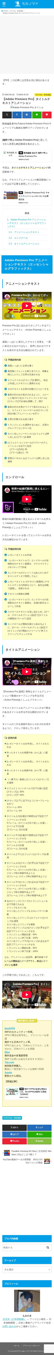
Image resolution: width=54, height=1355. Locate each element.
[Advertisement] (27, 44)
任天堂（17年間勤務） (14, 1319)
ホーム (16, 1345)
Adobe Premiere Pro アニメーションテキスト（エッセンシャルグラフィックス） (26, 223)
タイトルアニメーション (24, 243)
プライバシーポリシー (31, 1345)
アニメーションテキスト (24, 232)
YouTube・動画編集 (13, 1118)
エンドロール (18, 238)
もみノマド (25, 1351)
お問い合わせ (9, 1326)
